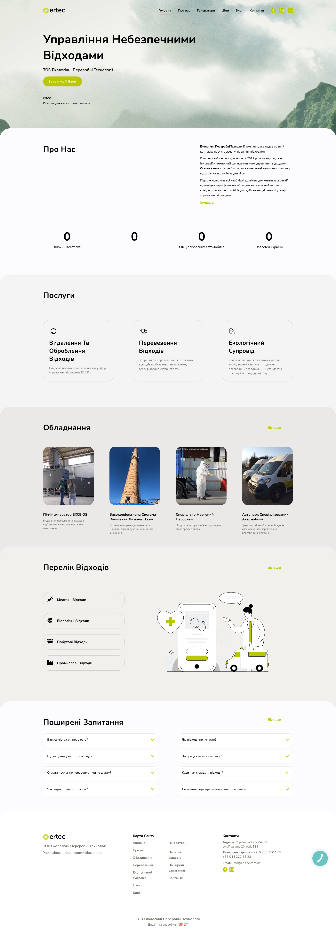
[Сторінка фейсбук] (273, 10)
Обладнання (143, 858)
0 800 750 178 (270, 852)
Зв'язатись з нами (62, 81)
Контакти (257, 10)
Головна (165, 10)
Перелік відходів (175, 855)
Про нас (184, 10)
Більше (207, 202)
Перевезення (143, 865)
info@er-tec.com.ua (246, 863)
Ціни (225, 10)
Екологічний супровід (142, 875)
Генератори (206, 10)
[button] (54, 331)
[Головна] (54, 10)
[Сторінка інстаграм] (281, 10)
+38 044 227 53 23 (237, 857)
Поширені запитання (83, 722)
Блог (239, 10)
